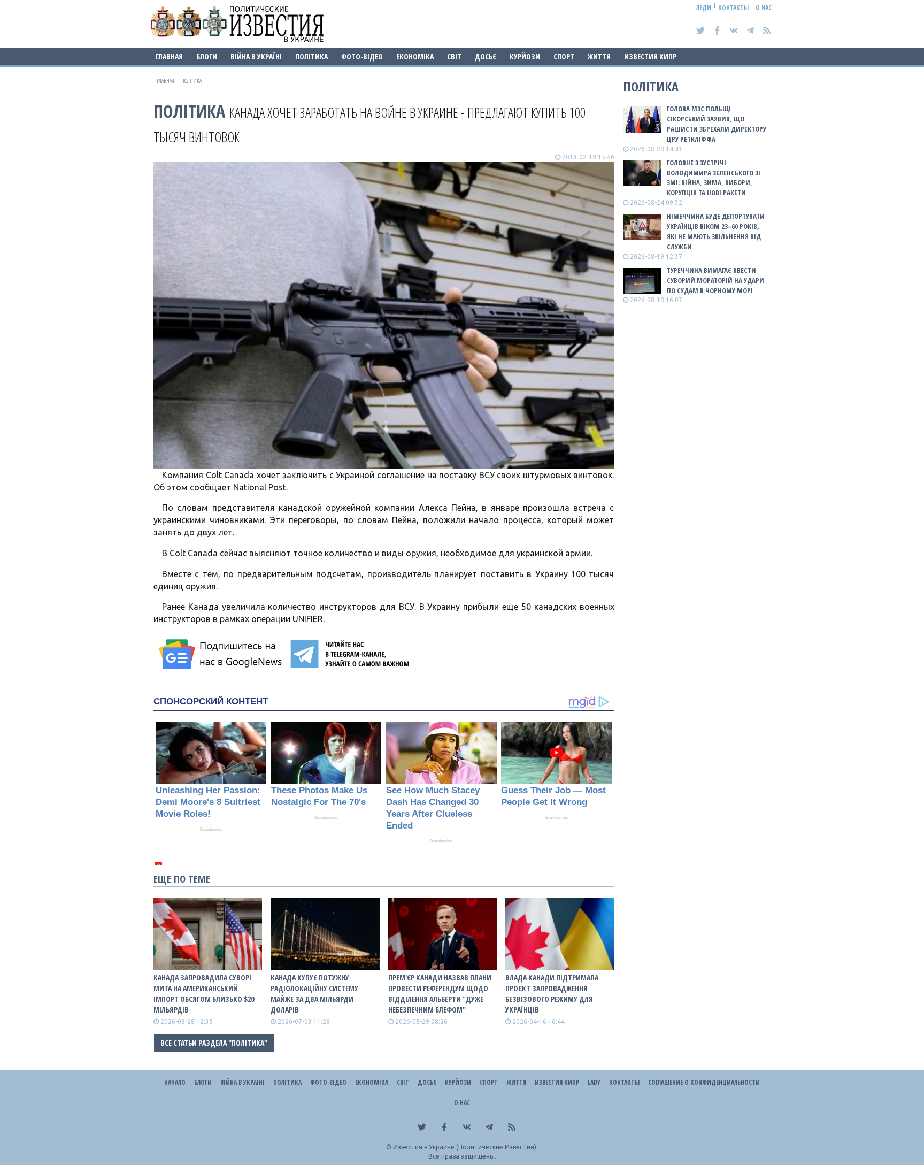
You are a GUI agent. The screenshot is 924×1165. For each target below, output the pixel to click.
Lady (594, 1082)
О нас (764, 7)
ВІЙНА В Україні (256, 56)
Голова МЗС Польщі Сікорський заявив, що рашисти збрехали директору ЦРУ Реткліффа (716, 124)
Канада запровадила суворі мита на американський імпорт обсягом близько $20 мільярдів (203, 993)
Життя (599, 56)
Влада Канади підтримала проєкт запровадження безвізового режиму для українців (551, 993)
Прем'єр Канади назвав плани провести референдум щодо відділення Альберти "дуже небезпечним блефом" (439, 993)
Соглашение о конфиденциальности (704, 1082)
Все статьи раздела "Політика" (213, 1043)
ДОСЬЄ (485, 56)
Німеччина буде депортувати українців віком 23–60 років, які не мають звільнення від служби (716, 231)
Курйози (525, 56)
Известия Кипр (650, 56)
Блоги (206, 56)
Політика (311, 56)
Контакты (733, 7)
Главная (169, 56)
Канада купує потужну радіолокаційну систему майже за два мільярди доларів (314, 993)
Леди (703, 7)
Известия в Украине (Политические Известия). (465, 1147)
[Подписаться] (222, 654)
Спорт (563, 56)
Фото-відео (362, 56)
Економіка (415, 56)
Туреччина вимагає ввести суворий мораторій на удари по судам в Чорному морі (715, 280)
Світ (454, 56)
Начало (175, 1082)
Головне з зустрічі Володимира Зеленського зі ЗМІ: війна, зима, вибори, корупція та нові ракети (713, 178)
